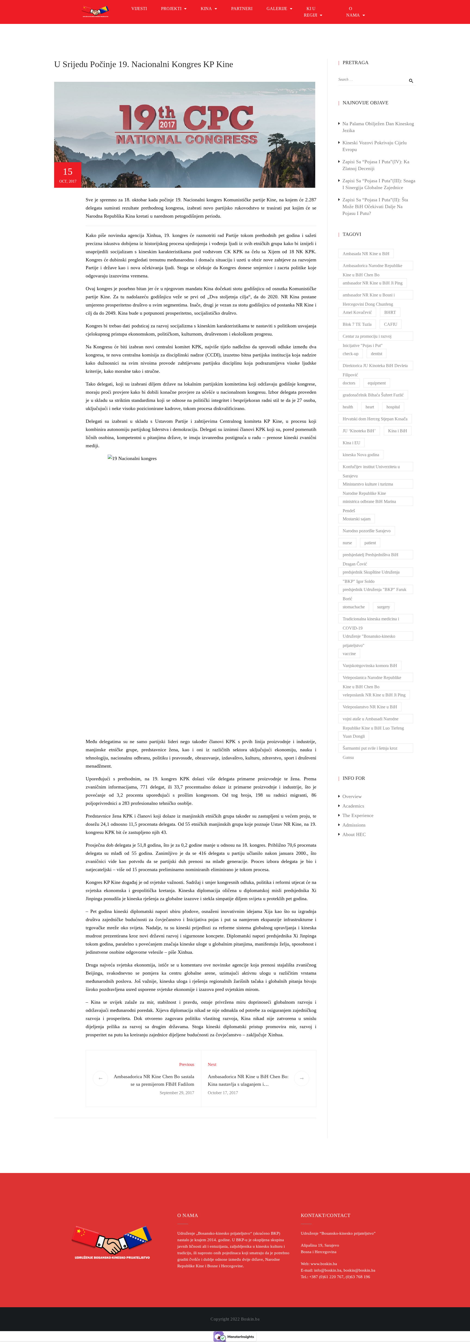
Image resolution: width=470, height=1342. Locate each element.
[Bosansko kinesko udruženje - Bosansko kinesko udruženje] (95, 12)
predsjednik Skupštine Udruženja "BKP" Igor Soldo (371, 573)
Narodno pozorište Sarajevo (367, 530)
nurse (347, 542)
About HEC (354, 834)
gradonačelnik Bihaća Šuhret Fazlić (373, 395)
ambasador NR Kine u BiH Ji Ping (373, 283)
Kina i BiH (397, 430)
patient (370, 542)
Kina (206, 8)
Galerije (277, 8)
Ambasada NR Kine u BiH (366, 253)
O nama (353, 11)
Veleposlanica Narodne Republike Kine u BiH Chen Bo (372, 678)
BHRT (390, 312)
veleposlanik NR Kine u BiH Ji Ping (374, 695)
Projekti (171, 8)
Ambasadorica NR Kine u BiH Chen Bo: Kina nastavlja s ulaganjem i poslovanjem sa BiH (248, 1084)
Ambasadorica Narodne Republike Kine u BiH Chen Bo (372, 266)
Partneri (241, 8)
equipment (377, 383)
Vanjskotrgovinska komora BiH (370, 665)
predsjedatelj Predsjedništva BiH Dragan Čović (370, 555)
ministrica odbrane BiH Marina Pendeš (369, 502)
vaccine (349, 653)
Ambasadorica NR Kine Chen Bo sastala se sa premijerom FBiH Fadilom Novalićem (154, 1084)
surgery (383, 607)
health (348, 407)
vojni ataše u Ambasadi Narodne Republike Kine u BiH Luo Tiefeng (373, 720)
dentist (376, 353)
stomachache (354, 607)
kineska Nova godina (361, 454)
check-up (350, 353)
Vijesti (139, 8)
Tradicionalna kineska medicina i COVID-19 (371, 620)
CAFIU (390, 324)
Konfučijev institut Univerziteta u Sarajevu (371, 467)
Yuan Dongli (354, 736)
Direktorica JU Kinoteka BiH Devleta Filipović (375, 366)
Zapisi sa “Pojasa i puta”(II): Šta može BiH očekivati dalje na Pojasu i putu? (375, 206)
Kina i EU (351, 442)
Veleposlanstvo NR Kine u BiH (370, 707)
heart (370, 407)
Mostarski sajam (356, 519)
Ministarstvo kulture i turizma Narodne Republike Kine (368, 485)
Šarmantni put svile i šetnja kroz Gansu (370, 749)
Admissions (354, 825)
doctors (349, 383)
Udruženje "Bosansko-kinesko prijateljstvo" (369, 637)
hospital (393, 407)
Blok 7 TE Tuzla (357, 324)
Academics (353, 806)
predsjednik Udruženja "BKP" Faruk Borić (374, 590)
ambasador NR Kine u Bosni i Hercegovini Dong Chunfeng (369, 296)
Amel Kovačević (357, 312)
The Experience (357, 815)
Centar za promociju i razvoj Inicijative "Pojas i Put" (367, 337)
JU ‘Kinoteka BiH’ (359, 430)
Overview (352, 796)
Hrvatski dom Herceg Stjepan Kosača (375, 419)
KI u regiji (310, 11)
